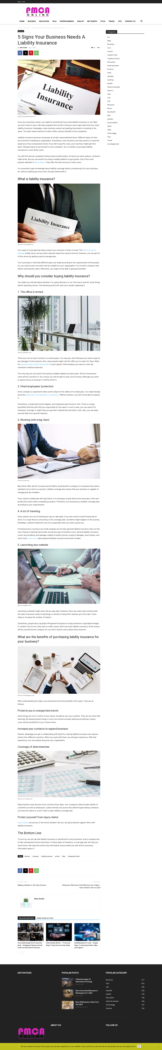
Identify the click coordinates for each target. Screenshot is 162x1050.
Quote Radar (40, 162)
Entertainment (67, 21)
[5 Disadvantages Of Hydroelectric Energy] (68, 982)
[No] (159, 1046)
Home (21, 21)
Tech (54, 21)
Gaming (110, 80)
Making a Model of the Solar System (32, 885)
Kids (109, 94)
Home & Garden (113, 87)
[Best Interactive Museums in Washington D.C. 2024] (68, 993)
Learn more (33, 538)
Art (108, 37)
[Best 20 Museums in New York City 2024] (68, 1005)
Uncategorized (113, 144)
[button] (141, 21)
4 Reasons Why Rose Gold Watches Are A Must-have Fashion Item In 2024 (81, 886)
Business (32, 21)
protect (57, 856)
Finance (110, 69)
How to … (111, 90)
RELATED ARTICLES (26, 918)
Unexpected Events (74, 856)
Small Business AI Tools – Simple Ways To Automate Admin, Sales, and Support (86, 945)
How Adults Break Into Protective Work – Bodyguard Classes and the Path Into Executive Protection (30, 945)
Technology (111, 133)
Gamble (110, 76)
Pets (109, 115)
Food (109, 73)
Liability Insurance (46, 856)
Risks (63, 856)
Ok (139, 1046)
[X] (25, 53)
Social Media (112, 122)
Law (108, 97)
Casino (110, 51)
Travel (112, 21)
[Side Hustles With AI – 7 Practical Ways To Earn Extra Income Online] (59, 932)
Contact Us (130, 21)
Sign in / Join (21, 1)
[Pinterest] (31, 53)
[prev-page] (19, 952)
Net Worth (92, 21)
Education (44, 21)
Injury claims (23, 822)
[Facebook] (20, 53)
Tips (120, 21)
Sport (109, 126)
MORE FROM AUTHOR (45, 918)
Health (80, 21)
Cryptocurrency (113, 58)
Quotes (110, 119)
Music (109, 108)
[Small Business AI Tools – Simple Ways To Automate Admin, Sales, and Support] (87, 932)
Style (102, 21)
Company (35, 856)
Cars (109, 48)
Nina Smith (23, 47)
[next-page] (22, 952)
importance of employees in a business (42, 395)
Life (108, 101)
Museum (110, 105)
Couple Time (112, 55)
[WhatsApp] (36, 53)
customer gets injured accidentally (35, 364)
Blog (109, 41)
